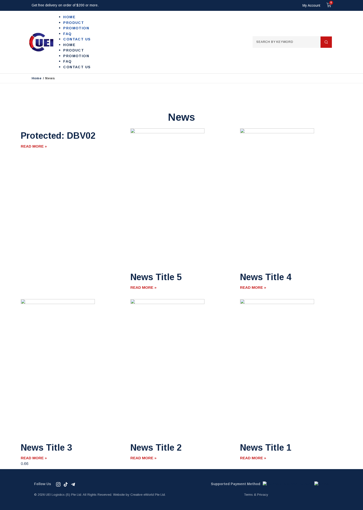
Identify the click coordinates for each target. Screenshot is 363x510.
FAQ (67, 34)
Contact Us (77, 39)
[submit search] (326, 42)
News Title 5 (156, 277)
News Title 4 (265, 277)
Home (69, 17)
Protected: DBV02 (58, 136)
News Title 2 (156, 447)
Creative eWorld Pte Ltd (147, 494)
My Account (311, 5)
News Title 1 (265, 447)
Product (73, 23)
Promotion (76, 28)
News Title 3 (46, 447)
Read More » (34, 146)
